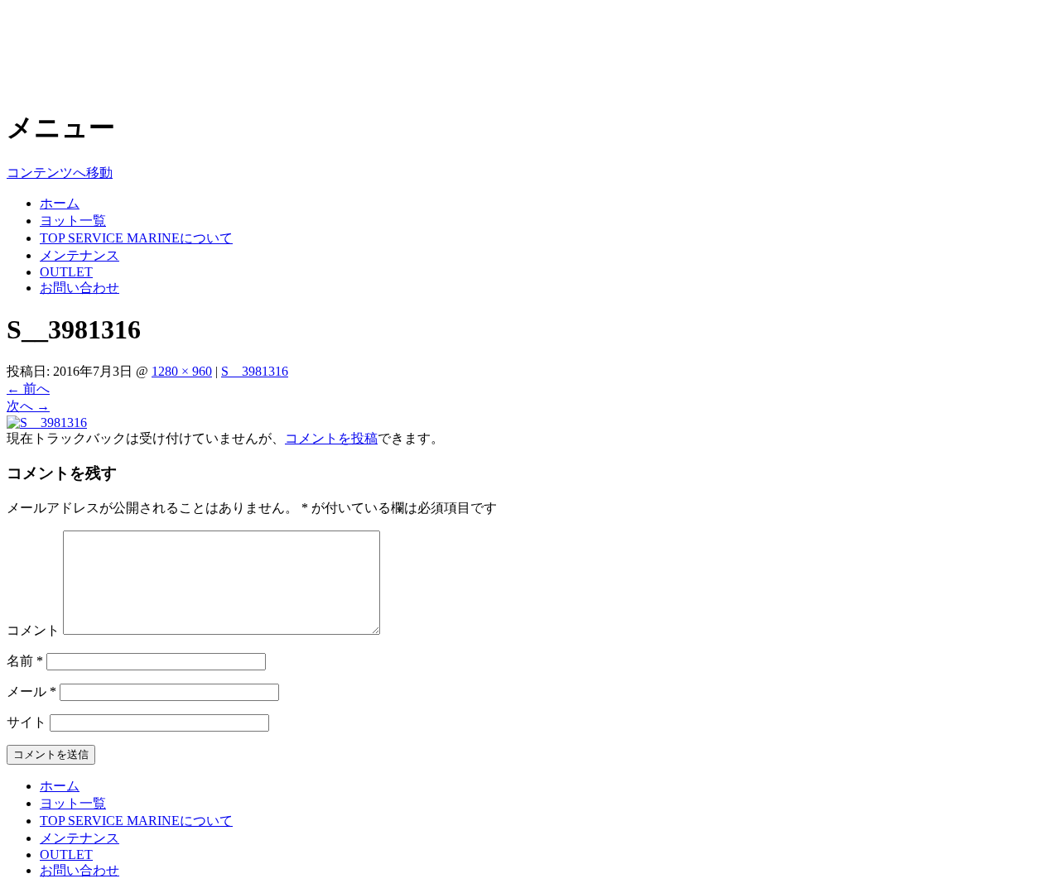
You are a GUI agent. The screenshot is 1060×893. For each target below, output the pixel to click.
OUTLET (66, 272)
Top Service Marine (118, 32)
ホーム (60, 203)
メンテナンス (79, 255)
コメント (33, 630)
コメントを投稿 (331, 438)
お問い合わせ (79, 288)
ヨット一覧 (73, 221)
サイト (26, 722)
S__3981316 (254, 371)
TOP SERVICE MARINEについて (136, 238)
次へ (28, 406)
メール (31, 691)
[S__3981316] (47, 422)
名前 (25, 661)
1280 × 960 (182, 371)
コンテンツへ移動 (60, 173)
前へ (28, 389)
